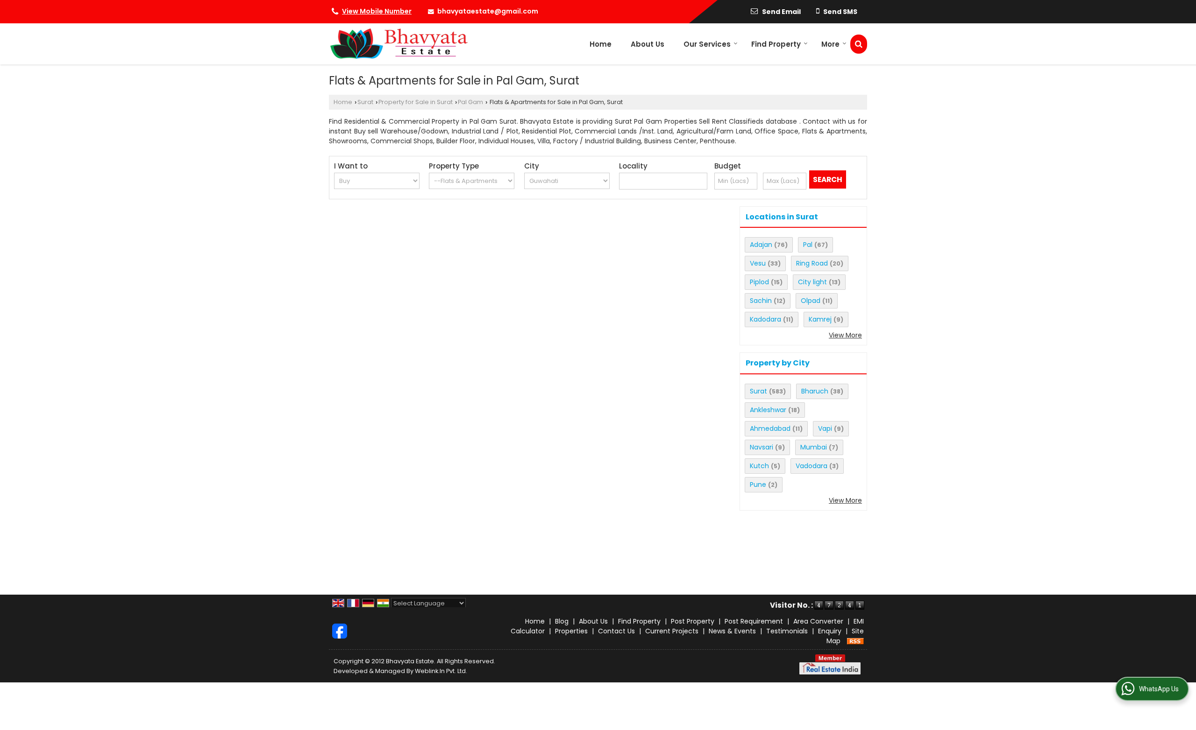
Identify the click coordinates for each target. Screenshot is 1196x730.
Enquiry (829, 631)
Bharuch (814, 391)
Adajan (761, 244)
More (830, 44)
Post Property (692, 621)
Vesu (758, 263)
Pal (807, 244)
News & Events (732, 631)
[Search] (858, 44)
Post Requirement (754, 621)
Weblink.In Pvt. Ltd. (441, 671)
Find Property (776, 44)
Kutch (759, 465)
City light (812, 282)
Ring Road (812, 263)
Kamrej (820, 319)
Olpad (810, 300)
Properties (571, 631)
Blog (562, 621)
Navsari (761, 447)
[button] (377, 11)
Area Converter (818, 621)
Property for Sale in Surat (415, 102)
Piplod (759, 282)
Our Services (707, 44)
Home (601, 44)
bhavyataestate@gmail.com (487, 11)
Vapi (825, 428)
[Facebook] (339, 630)
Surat (365, 102)
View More (845, 335)
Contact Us (616, 631)
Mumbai (813, 447)
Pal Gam (470, 102)
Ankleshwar (768, 409)
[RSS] (855, 641)
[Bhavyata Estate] (398, 44)
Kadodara (765, 319)
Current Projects (671, 631)
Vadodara (811, 465)
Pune (758, 484)
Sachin (761, 300)
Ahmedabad (770, 428)
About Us (647, 44)
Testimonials (787, 631)
